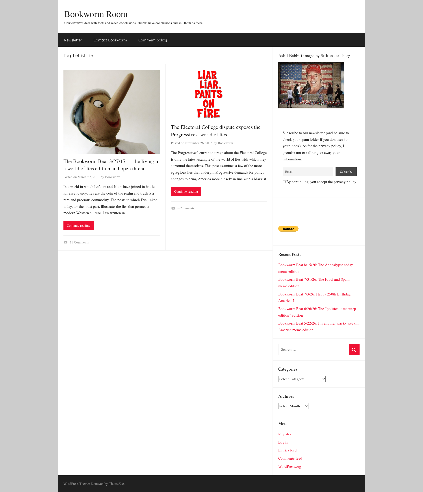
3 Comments (185, 208)
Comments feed (290, 458)
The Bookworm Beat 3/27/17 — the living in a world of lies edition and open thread (111, 165)
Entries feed (287, 450)
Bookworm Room (96, 13)
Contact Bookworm (110, 40)
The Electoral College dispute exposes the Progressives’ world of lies (216, 130)
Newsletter (73, 40)
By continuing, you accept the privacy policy (321, 181)
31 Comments (79, 242)
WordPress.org (289, 466)
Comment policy (152, 40)
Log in (283, 442)
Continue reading (79, 225)
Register (284, 433)
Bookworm (112, 177)
